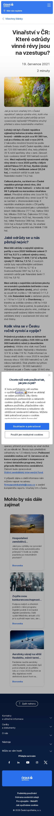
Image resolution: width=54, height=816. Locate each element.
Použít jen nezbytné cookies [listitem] (27, 434)
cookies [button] (20, 392)
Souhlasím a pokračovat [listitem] (27, 426)
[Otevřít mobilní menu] (49, 5)
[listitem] (49, 375)
